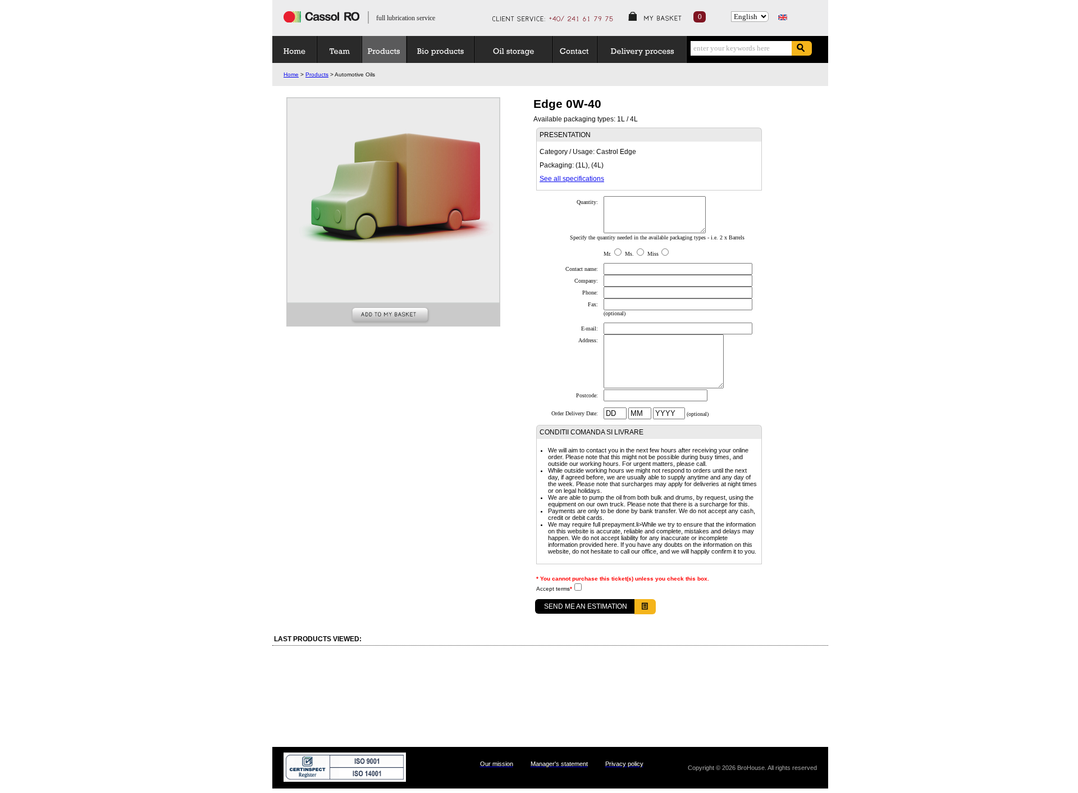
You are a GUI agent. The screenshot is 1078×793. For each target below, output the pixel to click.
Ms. (629, 254)
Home (291, 74)
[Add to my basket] (393, 316)
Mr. (607, 254)
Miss (653, 254)
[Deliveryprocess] (644, 49)
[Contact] (576, 49)
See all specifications (572, 179)
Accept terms (554, 589)
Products (316, 74)
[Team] (341, 49)
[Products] (386, 49)
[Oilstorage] (515, 49)
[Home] (296, 49)
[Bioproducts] (442, 49)
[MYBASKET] (662, 17)
